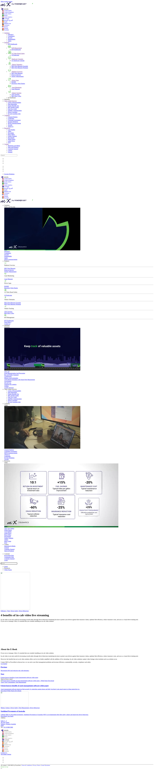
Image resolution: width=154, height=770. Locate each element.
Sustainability (11, 39)
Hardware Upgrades (17, 59)
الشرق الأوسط (8, 20)
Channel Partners (12, 117)
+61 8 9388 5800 (8, 727)
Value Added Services (10, 101)
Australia (5, 9)
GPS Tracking (15, 94)
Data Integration (12, 104)
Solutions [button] (7, 205)
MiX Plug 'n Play (16, 96)
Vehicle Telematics (16, 64)
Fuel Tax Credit (12, 109)
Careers (10, 150)
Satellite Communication (15, 110)
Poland (6, 28)
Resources (7, 128)
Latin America (8, 17)
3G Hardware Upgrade (17, 60)
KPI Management (16, 48)
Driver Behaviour (24, 611)
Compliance (11, 36)
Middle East (7, 23)
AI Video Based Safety (18, 53)
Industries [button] (7, 325)
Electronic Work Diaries (18, 83)
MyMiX (13, 82)
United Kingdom (9, 12)
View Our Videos (9, 528)
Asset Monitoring (16, 87)
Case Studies (11, 129)
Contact (6, 144)
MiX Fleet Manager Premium (19, 67)
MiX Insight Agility (13, 107)
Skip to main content (6, 1)
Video (9, 131)
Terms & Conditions (27, 765)
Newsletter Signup (6, 754)
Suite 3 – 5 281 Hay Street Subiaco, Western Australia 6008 (8, 723)
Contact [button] (6, 544)
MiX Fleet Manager (17, 73)
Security (10, 37)
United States (8, 10)
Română (6, 30)
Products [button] (6, 261)
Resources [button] (7, 461)
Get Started (4, 663)
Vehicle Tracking (16, 93)
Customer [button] (7, 554)
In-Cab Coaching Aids (14, 113)
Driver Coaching (12, 112)
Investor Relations (13, 121)
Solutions (7, 33)
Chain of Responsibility (14, 102)
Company (7, 115)
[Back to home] (27, 6)
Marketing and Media (14, 145)
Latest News (11, 141)
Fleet (8, 611)
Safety (9, 41)
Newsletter (11, 133)
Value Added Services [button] (10, 389)
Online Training (12, 136)
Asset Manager (15, 89)
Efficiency (11, 34)
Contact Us (4, 752)
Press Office (11, 134)
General (10, 152)
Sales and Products (13, 147)
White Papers (11, 139)
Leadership (11, 118)
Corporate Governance (14, 120)
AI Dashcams (15, 55)
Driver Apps (15, 80)
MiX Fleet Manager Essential (19, 66)
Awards (10, 125)
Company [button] (7, 403)
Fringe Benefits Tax (13, 105)
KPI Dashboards (12, 44)
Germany (6, 25)
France (6, 26)
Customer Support (13, 149)
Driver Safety (14, 611)
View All (6, 371)
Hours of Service (16, 75)
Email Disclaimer (45, 765)
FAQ (9, 142)
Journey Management (17, 76)
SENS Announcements (14, 123)
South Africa (7, 14)
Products (6, 42)
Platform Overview (17, 71)
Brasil (5, 15)
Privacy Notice (36, 765)
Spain (5, 22)
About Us (10, 126)
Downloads (11, 137)
